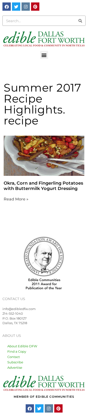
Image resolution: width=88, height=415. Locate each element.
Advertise (14, 367)
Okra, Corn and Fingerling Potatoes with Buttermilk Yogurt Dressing (43, 185)
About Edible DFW (22, 346)
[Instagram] (26, 6)
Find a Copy (16, 351)
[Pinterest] (35, 6)
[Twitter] (16, 6)
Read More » (16, 199)
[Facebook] (6, 6)
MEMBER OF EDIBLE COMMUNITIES (44, 396)
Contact (13, 357)
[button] (44, 55)
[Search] (80, 21)
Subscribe (15, 362)
